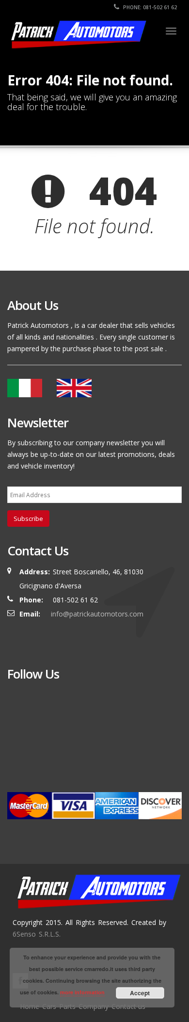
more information (82, 992)
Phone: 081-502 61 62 (149, 7)
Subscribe (28, 518)
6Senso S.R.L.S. (37, 934)
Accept (140, 993)
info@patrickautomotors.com (97, 613)
